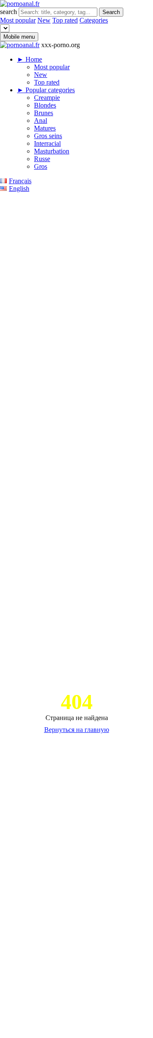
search (9, 11)
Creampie (47, 97)
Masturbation (51, 151)
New (44, 20)
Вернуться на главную (76, 729)
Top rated (65, 20)
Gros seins (48, 135)
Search (111, 12)
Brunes (43, 112)
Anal (40, 120)
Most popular (18, 20)
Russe (42, 158)
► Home (29, 59)
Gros (40, 166)
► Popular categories (46, 90)
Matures (45, 128)
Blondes (45, 105)
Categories (93, 20)
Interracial (47, 143)
